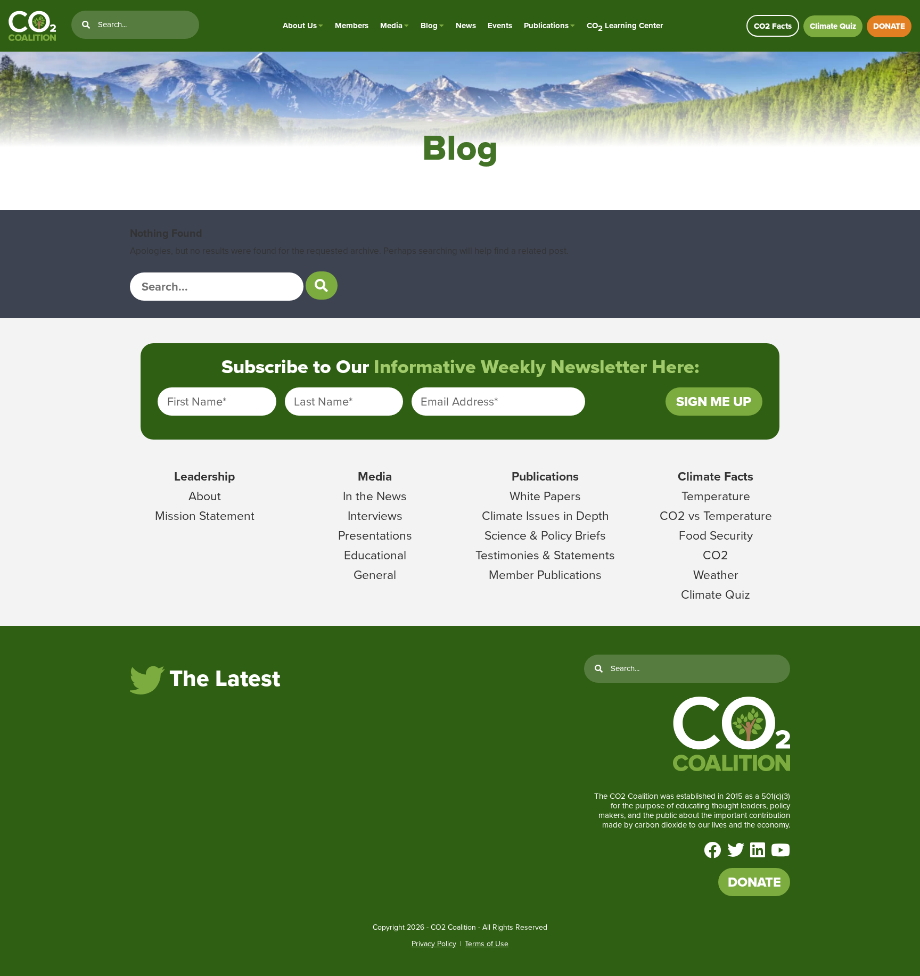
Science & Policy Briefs (545, 535)
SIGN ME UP (713, 401)
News (466, 25)
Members (351, 25)
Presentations (375, 535)
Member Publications (545, 575)
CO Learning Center (625, 26)
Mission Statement (204, 516)
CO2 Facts (773, 26)
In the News (375, 496)
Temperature (715, 496)
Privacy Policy (434, 943)
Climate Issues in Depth (545, 516)
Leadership (204, 476)
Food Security (716, 535)
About (204, 496)
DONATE (889, 26)
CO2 (715, 555)
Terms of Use (486, 943)
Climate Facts (715, 476)
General (375, 575)
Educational (375, 555)
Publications (546, 25)
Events (500, 25)
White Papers (545, 496)
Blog (429, 25)
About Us (300, 25)
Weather (715, 575)
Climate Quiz (833, 26)
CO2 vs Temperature (716, 516)
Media (391, 25)
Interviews (375, 516)
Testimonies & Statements (545, 555)
